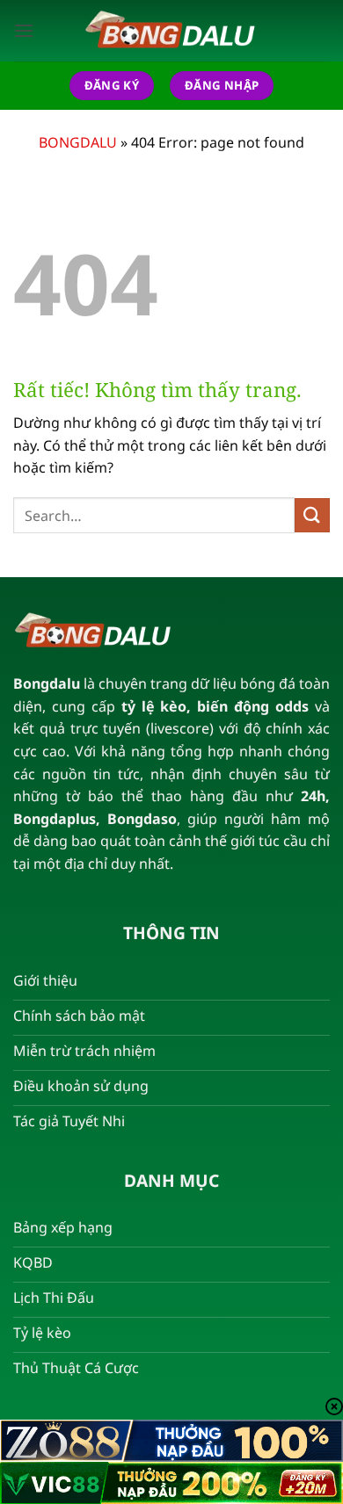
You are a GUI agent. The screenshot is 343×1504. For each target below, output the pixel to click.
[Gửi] (312, 515)
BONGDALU (78, 142)
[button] (23, 30)
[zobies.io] (171, 31)
